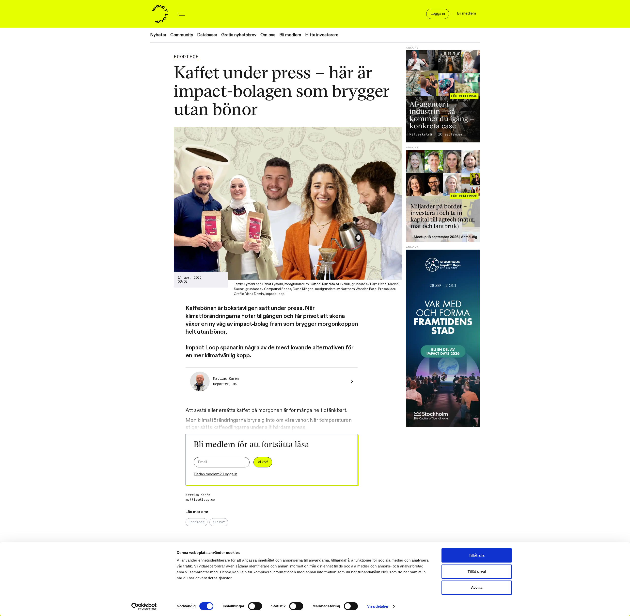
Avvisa (477, 587)
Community (181, 35)
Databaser (207, 35)
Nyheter (158, 35)
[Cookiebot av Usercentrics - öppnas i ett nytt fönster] (144, 606)
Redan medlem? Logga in (215, 474)
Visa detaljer (378, 606)
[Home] (160, 14)
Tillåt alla (476, 555)
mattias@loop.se (200, 499)
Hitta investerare (321, 35)
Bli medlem (290, 35)
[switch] (255, 606)
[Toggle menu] (182, 14)
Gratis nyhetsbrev (238, 35)
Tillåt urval (477, 571)
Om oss (267, 35)
